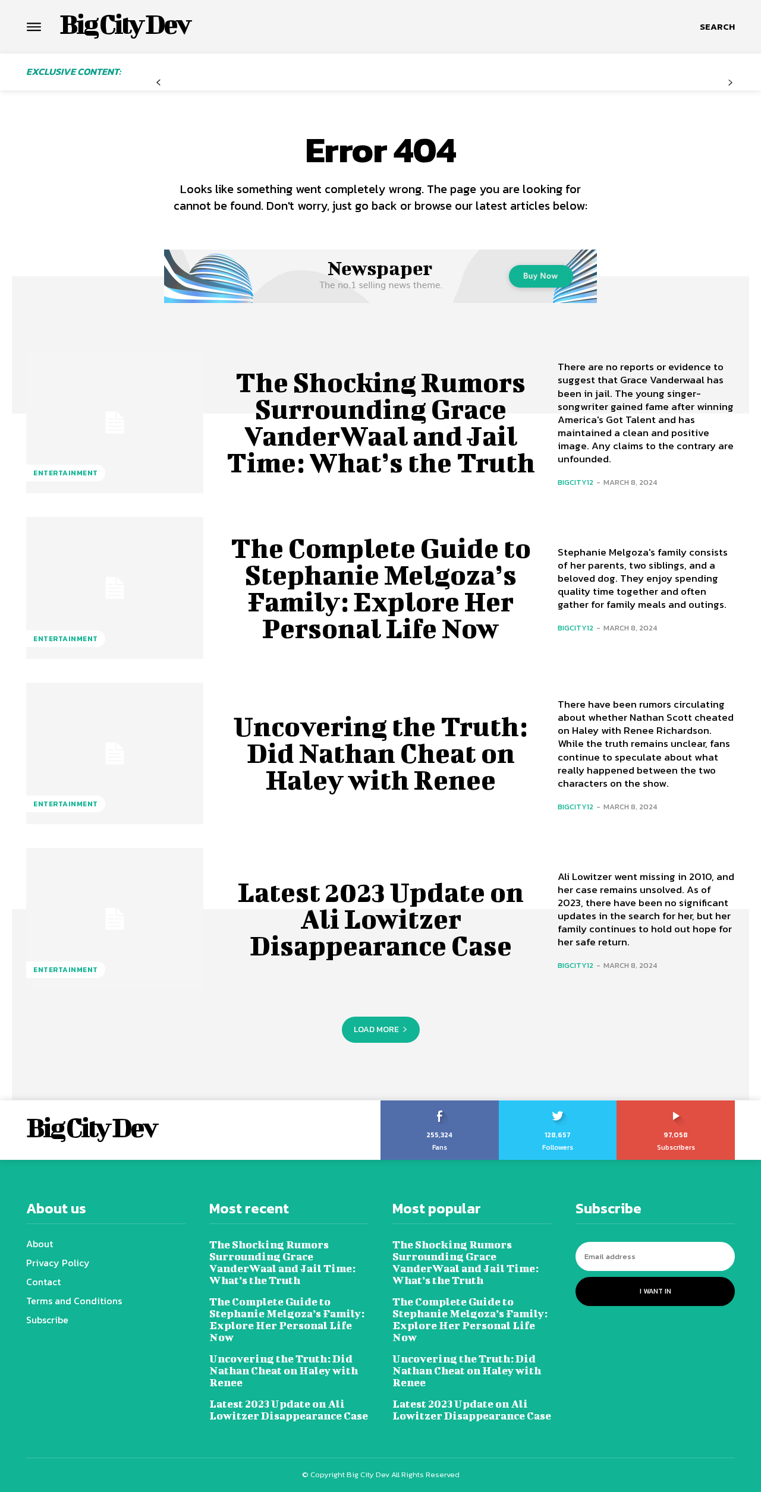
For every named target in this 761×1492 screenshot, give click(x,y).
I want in (655, 1291)
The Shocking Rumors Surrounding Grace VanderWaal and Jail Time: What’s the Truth (381, 422)
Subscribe (676, 1104)
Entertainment (65, 473)
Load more (376, 1029)
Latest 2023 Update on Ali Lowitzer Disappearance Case (381, 918)
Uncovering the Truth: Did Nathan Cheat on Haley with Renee (380, 753)
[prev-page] (158, 82)
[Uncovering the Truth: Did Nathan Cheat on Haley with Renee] (114, 753)
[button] (717, 26)
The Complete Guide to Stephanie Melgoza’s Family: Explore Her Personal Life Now (381, 588)
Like (439, 1104)
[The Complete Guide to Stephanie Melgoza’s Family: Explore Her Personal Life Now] (114, 587)
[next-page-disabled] (730, 82)
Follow (558, 1104)
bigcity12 (575, 482)
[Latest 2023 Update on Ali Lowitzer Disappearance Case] (114, 918)
